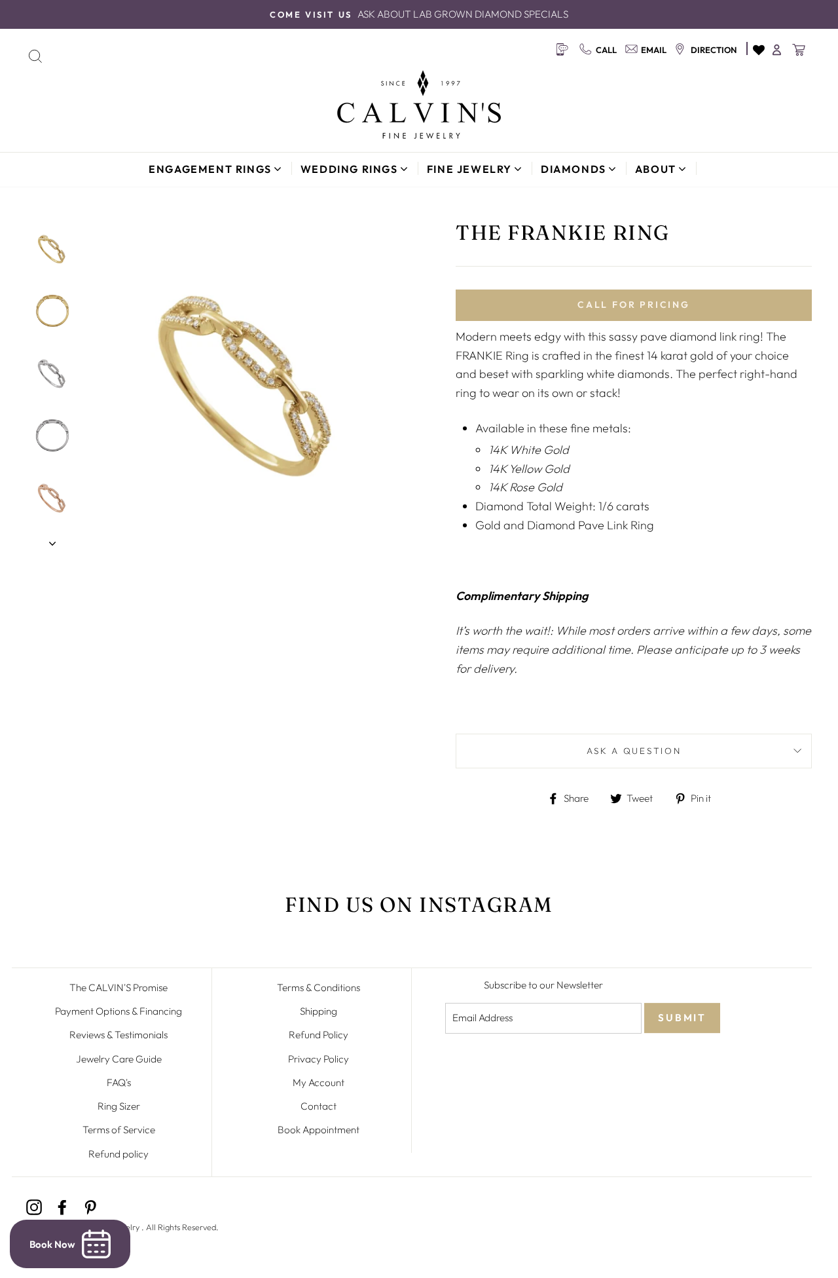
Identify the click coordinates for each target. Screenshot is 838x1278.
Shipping (318, 1011)
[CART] (799, 49)
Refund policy (118, 1154)
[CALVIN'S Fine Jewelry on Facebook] (62, 1206)
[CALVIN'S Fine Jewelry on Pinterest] (90, 1206)
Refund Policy (318, 1034)
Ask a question (634, 751)
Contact (319, 1106)
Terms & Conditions (318, 987)
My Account (318, 1082)
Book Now (52, 1244)
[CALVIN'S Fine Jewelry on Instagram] (34, 1206)
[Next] (52, 539)
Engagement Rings (210, 169)
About (655, 169)
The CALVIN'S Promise (118, 987)
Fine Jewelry (469, 169)
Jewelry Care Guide (119, 1059)
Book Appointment (318, 1129)
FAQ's (119, 1082)
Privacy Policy (318, 1059)
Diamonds (573, 169)
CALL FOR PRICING (633, 304)
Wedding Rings (349, 169)
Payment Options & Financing (118, 1011)
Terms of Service (118, 1129)
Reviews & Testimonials (118, 1034)
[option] (419, 14)
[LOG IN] (777, 49)
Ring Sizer (119, 1106)
